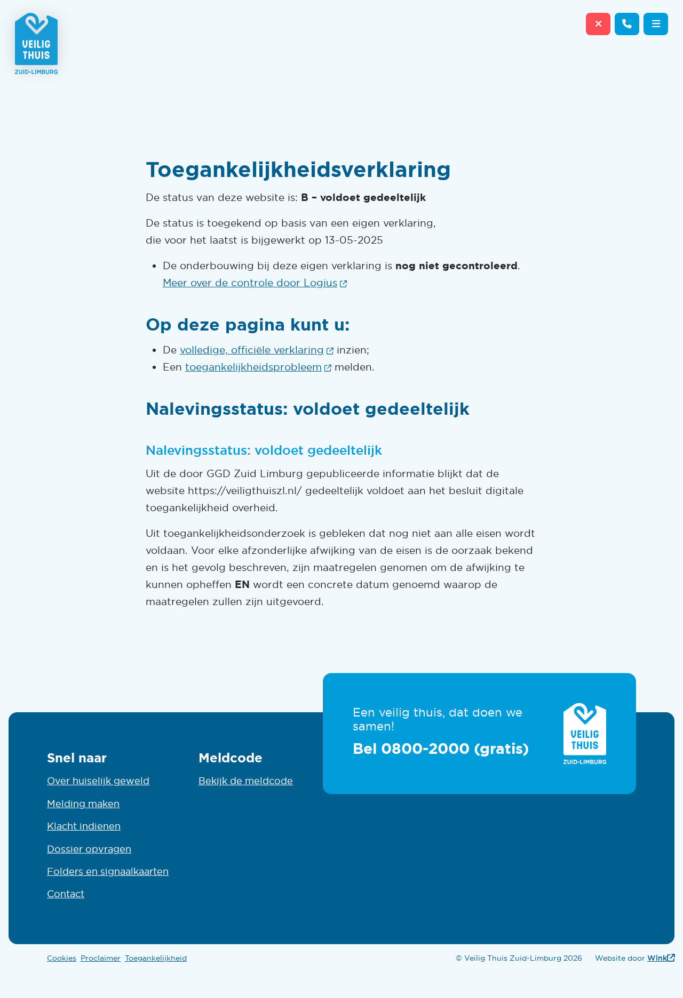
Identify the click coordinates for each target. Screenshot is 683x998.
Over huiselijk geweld (98, 781)
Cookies (61, 958)
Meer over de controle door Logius (255, 282)
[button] (656, 24)
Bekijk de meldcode (245, 781)
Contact (65, 894)
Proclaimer (101, 958)
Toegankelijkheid (156, 958)
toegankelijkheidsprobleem (258, 366)
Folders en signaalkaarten (108, 872)
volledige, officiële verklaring (256, 349)
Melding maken (83, 804)
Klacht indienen (84, 826)
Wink (660, 958)
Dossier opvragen (89, 849)
